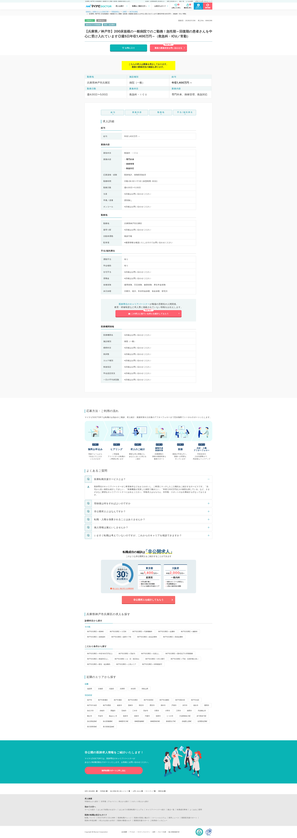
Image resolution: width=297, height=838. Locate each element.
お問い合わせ (137, 791)
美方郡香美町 (92, 727)
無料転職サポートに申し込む (114, 770)
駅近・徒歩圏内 (109, 25)
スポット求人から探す (140, 801)
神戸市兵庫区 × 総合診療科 (147, 637)
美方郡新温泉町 (108, 727)
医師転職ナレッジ (125, 818)
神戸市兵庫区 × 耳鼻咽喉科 (142, 631)
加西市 (189, 711)
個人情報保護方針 (174, 832)
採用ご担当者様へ (90, 791)
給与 (113, 112)
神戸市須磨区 (164, 700)
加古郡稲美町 (92, 721)
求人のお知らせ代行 (107, 820)
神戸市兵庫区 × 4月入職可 (155, 659)
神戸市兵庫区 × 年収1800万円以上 (100, 653)
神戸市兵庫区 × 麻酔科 (189, 631)
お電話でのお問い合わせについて (203, 1)
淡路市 (136, 716)
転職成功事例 (182, 809)
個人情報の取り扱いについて (119, 791)
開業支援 (161, 791)
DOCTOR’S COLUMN (106, 818)
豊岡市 (206, 705)
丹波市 (100, 716)
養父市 (89, 716)
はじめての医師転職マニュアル (131, 809)
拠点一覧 (181, 1)
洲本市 (163, 705)
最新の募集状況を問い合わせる (168, 48)
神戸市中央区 (92, 705)
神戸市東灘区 (103, 700)
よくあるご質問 (196, 809)
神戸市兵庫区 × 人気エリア (126, 664)
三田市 (178, 711)
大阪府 (111, 689)
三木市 (134, 711)
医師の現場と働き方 (142, 818)
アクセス (132, 832)
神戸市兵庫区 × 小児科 (118, 631)
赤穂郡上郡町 (187, 721)
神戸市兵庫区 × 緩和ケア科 (121, 637)
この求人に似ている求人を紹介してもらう (150, 313)
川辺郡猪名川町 (185, 716)
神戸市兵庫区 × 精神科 (95, 631)
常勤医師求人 (115, 11)
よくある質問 (189, 1)
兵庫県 (125, 11)
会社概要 (124, 832)
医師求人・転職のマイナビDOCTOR (97, 11)
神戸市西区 (107, 705)
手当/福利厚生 (185, 112)
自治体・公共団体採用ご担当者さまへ (155, 1)
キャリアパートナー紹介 (155, 809)
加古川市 (90, 711)
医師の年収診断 (91, 820)
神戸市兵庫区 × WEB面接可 (152, 664)
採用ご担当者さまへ (172, 1)
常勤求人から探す (92, 801)
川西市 (156, 711)
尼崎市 (130, 705)
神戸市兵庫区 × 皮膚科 (166, 631)
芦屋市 (174, 705)
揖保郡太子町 (171, 721)
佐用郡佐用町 (202, 721)
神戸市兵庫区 (133, 11)
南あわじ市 (113, 716)
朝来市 (125, 716)
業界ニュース (174, 818)
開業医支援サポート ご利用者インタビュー (150, 820)
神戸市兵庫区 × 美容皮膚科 (173, 637)
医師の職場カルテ (124, 820)
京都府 (100, 689)
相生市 (195, 705)
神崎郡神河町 (155, 721)
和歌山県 (145, 689)
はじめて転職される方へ (107, 809)
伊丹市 (184, 705)
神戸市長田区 (148, 700)
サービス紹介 (90, 809)
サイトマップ (149, 791)
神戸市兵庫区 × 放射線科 (96, 637)
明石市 (141, 705)
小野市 (167, 711)
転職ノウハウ (90, 818)
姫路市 (119, 705)
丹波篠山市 (202, 711)
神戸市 (89, 700)
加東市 (158, 716)
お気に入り (130, 48)
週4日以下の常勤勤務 (93, 25)
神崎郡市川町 (123, 721)
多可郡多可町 (201, 716)
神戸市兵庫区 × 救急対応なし (98, 659)
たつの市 (170, 716)
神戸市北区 (195, 700)
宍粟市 (147, 716)
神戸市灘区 (118, 700)
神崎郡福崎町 (139, 721)
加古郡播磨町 (108, 721)
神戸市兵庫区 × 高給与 (127, 653)
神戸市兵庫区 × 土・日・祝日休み (127, 659)
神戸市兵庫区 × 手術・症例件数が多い (185, 659)
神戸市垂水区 (180, 700)
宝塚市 (123, 711)
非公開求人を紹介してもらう (148, 599)
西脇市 (113, 711)
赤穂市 (102, 711)
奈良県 (133, 689)
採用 (153, 832)
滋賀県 (89, 689)
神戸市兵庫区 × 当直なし (150, 653)
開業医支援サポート (189, 818)
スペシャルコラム (159, 818)
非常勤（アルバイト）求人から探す (115, 801)
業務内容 (137, 112)
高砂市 (145, 711)
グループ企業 (162, 832)
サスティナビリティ (143, 832)
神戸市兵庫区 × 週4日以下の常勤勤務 (179, 653)
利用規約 (103, 791)
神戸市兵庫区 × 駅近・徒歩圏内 (98, 664)
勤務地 (161, 112)
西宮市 (152, 705)
